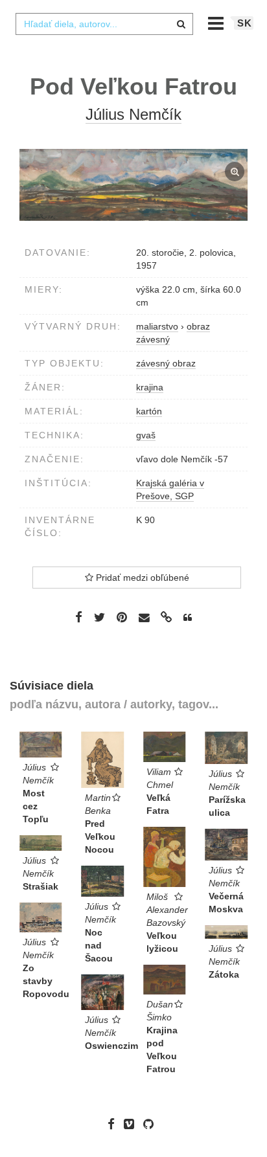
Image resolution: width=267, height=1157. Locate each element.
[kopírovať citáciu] (187, 618)
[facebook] (114, 1124)
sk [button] (244, 22)
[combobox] (104, 24)
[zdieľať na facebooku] (79, 617)
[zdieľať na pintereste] (122, 617)
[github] (151, 1124)
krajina (149, 387)
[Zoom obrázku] (133, 185)
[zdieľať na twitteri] (99, 617)
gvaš (146, 435)
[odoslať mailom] (144, 618)
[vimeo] (132, 1124)
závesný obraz (166, 363)
